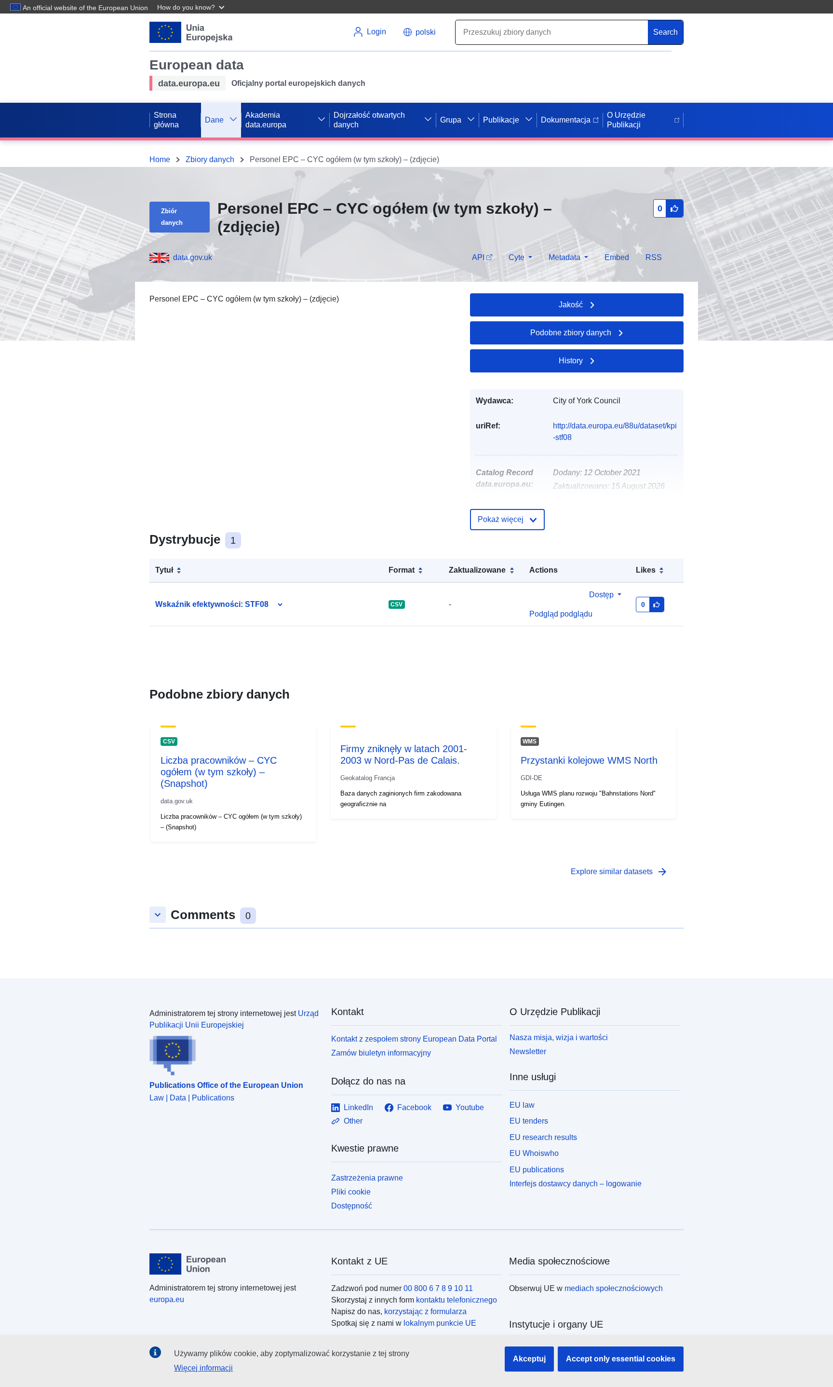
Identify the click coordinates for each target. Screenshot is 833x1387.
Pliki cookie (351, 1192)
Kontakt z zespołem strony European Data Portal (414, 1039)
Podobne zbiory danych (570, 333)
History (571, 361)
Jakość (571, 305)
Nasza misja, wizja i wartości (559, 1037)
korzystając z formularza (425, 1311)
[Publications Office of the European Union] (234, 1053)
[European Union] (234, 1264)
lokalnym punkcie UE (439, 1323)
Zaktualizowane (477, 570)
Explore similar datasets (619, 872)
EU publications (537, 1170)
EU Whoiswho (534, 1153)
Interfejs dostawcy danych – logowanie (576, 1184)
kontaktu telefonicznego (456, 1300)
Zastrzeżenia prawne (367, 1178)
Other (353, 1121)
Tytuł (164, 570)
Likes (646, 570)
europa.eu (166, 1299)
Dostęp (601, 595)
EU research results (543, 1137)
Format (402, 570)
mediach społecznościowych (613, 1288)
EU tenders (529, 1121)
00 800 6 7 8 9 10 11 (438, 1288)
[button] (192, 7)
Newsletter (528, 1051)
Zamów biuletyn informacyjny (381, 1053)
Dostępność (351, 1206)
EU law (522, 1105)
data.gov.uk (192, 257)
